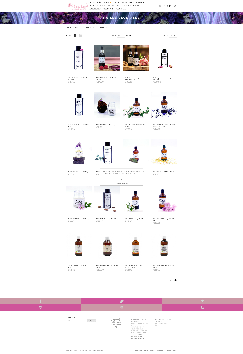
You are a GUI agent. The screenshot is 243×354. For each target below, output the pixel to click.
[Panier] (160, 6)
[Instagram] (40, 307)
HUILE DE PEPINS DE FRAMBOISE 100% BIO (106, 78)
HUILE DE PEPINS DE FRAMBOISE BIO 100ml (78, 78)
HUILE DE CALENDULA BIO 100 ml (163, 172)
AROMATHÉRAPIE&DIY (82, 28)
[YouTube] (121, 307)
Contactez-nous (161, 323)
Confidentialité (136, 337)
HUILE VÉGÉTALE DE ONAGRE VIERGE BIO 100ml (134, 266)
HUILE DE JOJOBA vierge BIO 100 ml (163, 219)
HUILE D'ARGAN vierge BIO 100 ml (135, 219)
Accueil (69, 28)
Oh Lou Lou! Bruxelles (139, 331)
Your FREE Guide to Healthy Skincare (138, 328)
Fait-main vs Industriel (139, 333)
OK (122, 179)
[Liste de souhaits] (164, 6)
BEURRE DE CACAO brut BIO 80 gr (78, 172)
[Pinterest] (202, 301)
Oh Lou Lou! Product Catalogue (138, 320)
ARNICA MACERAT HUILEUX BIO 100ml (77, 266)
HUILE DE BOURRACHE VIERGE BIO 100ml (107, 266)
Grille (76, 35)
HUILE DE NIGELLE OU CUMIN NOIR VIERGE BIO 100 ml (164, 125)
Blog (157, 325)
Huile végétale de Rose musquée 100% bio (163, 78)
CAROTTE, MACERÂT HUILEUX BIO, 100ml (78, 125)
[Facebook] (40, 301)
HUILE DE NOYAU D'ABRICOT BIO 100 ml (135, 125)
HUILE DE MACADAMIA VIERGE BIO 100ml (163, 266)
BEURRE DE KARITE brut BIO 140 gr (78, 219)
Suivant (175, 280)
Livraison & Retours (138, 335)
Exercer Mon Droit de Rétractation (163, 320)
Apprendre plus (122, 183)
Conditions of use (137, 339)
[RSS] (202, 307)
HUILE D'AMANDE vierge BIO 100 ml (107, 219)
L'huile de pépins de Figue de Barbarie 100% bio (133, 78)
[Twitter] (121, 301)
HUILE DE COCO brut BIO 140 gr (106, 125)
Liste (80, 35)
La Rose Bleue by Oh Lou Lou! (139, 324)
